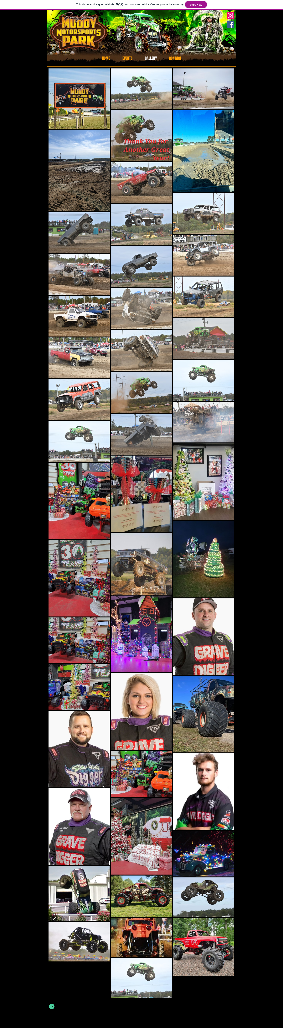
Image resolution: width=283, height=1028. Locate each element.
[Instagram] (230, 15)
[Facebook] (230, 24)
